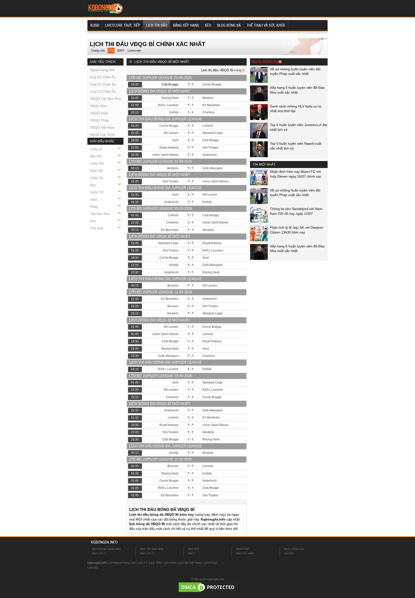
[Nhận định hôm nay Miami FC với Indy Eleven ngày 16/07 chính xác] (259, 184)
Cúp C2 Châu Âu (103, 84)
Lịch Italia (169, 562)
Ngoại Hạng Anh (102, 70)
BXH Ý (192, 553)
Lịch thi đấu (156, 25)
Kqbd (94, 25)
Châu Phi (97, 163)
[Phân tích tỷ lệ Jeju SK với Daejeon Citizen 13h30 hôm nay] (259, 240)
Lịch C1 (143, 562)
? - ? (190, 84)
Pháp (94, 207)
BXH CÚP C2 (147, 553)
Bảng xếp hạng (186, 25)
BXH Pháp (242, 549)
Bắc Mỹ (95, 156)
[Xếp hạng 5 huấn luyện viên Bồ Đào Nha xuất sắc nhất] (259, 100)
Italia (93, 199)
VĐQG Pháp (99, 120)
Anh (93, 221)
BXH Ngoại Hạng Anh (106, 549)
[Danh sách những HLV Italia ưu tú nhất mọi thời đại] (259, 119)
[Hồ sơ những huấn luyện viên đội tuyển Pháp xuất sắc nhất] (259, 82)
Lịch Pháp (210, 562)
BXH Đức (194, 549)
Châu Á (95, 149)
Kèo (208, 25)
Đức (93, 185)
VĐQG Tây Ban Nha (105, 99)
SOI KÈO (289, 553)
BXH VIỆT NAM (245, 553)
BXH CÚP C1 (99, 553)
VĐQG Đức (98, 106)
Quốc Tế (96, 192)
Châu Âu (96, 178)
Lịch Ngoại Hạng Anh (122, 562)
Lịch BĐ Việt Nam (189, 562)
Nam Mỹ (96, 171)
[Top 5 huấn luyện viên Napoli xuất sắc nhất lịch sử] (259, 156)
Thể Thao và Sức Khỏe (266, 25)
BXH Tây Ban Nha (151, 549)
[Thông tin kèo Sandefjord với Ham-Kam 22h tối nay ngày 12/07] (259, 221)
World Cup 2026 (102, 135)
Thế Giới (96, 228)
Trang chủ (98, 50)
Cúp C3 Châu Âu (103, 91)
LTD (111, 50)
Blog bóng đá (229, 25)
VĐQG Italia (99, 113)
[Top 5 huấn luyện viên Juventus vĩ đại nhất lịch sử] (259, 137)
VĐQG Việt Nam (102, 127)
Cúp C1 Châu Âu (103, 77)
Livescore (134, 50)
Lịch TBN (155, 562)
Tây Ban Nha (100, 214)
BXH (120, 50)
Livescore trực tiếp (122, 25)
